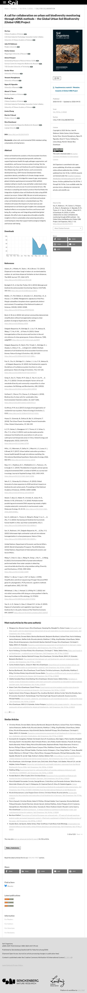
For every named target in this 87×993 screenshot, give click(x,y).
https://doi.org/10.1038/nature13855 (24, 291)
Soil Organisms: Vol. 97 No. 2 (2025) (50, 648)
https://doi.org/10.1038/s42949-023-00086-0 (20, 525)
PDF (57, 78)
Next (78, 834)
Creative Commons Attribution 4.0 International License (65, 156)
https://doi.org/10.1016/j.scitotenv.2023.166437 (31, 613)
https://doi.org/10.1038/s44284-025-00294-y (20, 539)
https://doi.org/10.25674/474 (18, 134)
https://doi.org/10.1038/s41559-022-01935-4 (20, 373)
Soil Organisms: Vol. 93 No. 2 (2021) (58, 667)
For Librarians (9, 928)
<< (5, 712)
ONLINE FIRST (33, 858)
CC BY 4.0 (68, 957)
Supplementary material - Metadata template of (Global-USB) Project (67, 89)
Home (6, 9)
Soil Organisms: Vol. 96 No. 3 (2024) (22, 701)
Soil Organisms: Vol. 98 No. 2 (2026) (40, 767)
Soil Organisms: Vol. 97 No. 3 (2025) (61, 759)
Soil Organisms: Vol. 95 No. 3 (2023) (62, 707)
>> (14, 712)
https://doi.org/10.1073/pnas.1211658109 (19, 493)
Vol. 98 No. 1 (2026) (26, 9)
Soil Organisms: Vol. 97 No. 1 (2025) (28, 662)
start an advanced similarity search (26, 839)
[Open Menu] (4, 2)
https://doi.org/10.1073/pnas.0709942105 (19, 310)
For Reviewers (10, 933)
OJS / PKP (81, 990)
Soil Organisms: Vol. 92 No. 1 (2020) (40, 773)
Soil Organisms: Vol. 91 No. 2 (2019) (32, 684)
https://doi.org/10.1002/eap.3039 (16, 323)
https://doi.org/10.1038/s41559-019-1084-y (20, 356)
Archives (14, 9)
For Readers (9, 919)
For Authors (9, 924)
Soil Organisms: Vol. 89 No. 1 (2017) (29, 821)
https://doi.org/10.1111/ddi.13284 (16, 572)
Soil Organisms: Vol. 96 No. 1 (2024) (46, 812)
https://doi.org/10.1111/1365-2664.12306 (19, 476)
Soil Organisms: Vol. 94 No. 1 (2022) (52, 690)
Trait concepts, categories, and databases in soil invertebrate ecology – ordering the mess (51, 699)
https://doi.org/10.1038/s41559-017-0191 (23, 413)
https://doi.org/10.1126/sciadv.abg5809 (26, 340)
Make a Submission (12, 848)
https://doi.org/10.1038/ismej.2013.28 (18, 280)
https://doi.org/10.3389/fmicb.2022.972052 (20, 599)
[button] (60, 239)
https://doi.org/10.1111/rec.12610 (23, 460)
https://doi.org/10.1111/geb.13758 (17, 443)
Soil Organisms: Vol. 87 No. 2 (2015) (56, 778)
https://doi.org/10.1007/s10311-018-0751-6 (20, 403)
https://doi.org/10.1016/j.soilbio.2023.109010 (21, 389)
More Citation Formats (62, 228)
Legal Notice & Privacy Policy (12, 965)
